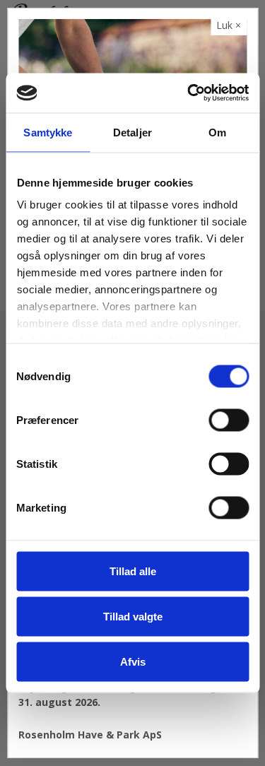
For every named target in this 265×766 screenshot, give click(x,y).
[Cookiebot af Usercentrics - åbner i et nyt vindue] (189, 93)
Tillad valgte (133, 616)
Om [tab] (217, 132)
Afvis (133, 661)
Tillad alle (133, 571)
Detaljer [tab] (132, 132)
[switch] (228, 419)
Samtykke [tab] (47, 132)
